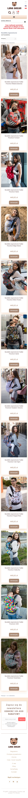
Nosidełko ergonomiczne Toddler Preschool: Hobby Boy (14, 569)
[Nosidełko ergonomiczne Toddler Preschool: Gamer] (14, 331)
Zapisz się (22, 719)
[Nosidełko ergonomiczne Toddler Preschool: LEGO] (14, 602)
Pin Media (16, 793)
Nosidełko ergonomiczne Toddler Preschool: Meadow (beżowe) (14, 82)
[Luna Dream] (14, 5)
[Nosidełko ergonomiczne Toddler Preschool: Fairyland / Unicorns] (14, 385)
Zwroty (14, 757)
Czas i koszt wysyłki (14, 760)
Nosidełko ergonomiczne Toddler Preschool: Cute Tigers (14, 461)
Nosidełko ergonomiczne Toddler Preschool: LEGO (14, 623)
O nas (14, 763)
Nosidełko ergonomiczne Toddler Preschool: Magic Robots (14, 245)
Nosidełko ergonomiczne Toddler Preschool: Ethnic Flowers (14, 299)
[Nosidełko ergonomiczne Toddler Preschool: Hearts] (14, 169)
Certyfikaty (14, 769)
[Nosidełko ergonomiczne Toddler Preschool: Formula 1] (14, 115)
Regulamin (14, 751)
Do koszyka (14, 94)
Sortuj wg (3, 38)
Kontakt (14, 772)
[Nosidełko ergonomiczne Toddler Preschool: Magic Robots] (14, 223)
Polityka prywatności (14, 754)
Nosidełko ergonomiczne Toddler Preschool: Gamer (14, 353)
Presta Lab (21, 791)
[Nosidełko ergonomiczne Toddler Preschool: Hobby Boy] (14, 548)
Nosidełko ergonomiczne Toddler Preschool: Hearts (14, 191)
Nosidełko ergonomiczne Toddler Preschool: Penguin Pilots (14, 515)
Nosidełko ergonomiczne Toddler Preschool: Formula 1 (14, 137)
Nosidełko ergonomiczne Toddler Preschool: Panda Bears (14, 677)
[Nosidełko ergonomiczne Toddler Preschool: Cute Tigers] (14, 439)
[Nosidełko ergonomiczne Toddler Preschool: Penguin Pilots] (14, 494)
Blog (14, 766)
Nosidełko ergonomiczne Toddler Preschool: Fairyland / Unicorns (14, 407)
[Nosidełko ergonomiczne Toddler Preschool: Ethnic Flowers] (14, 277)
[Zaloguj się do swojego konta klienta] (13, 12)
